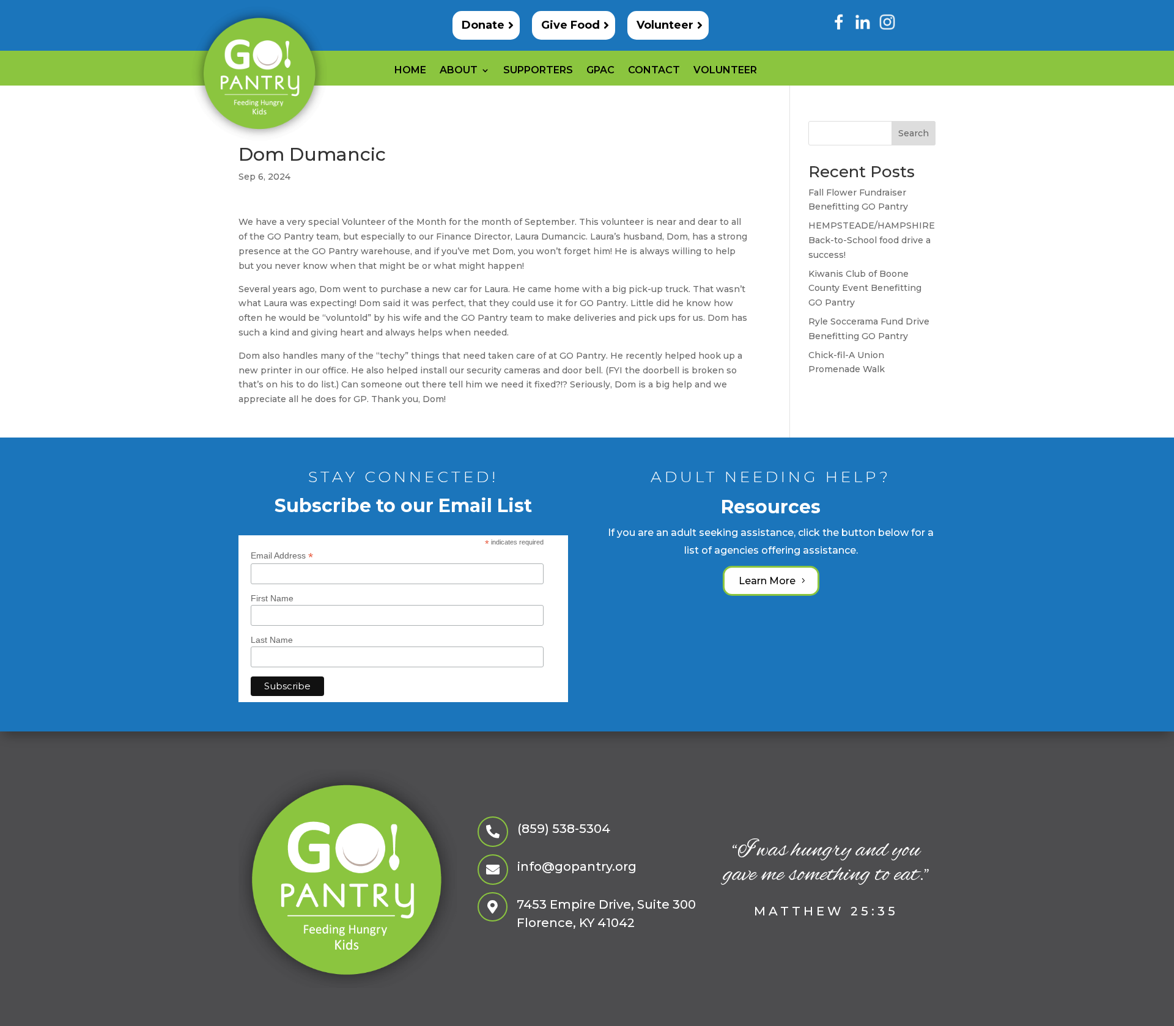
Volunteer (665, 25)
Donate (483, 25)
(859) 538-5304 (563, 828)
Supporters (538, 71)
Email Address (282, 556)
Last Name (272, 640)
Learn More (767, 581)
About (459, 71)
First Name (272, 598)
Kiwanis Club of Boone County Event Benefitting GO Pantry (864, 288)
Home (410, 71)
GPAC (600, 71)
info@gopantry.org (577, 866)
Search (913, 133)
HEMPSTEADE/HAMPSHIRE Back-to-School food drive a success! (871, 240)
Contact (654, 71)
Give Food (570, 25)
